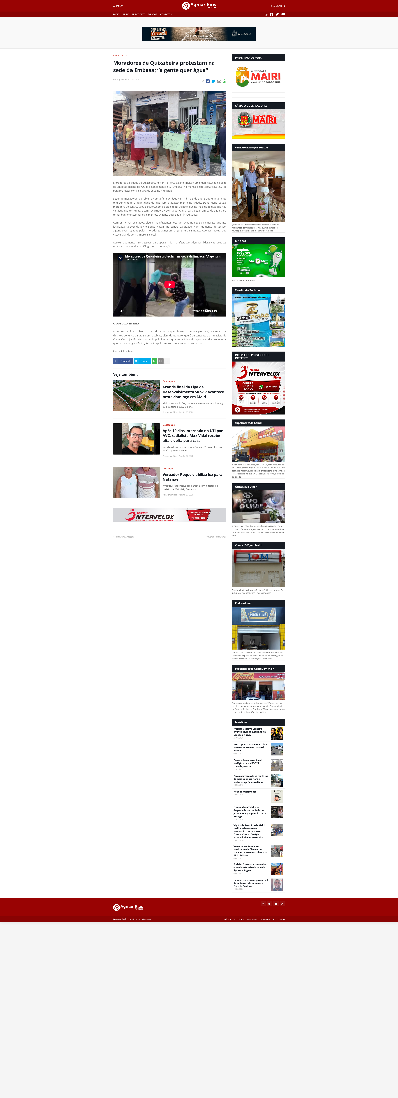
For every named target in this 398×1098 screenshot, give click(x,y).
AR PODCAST (138, 14)
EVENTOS (152, 14)
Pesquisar (276, 5)
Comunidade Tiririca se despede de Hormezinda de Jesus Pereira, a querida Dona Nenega (250, 812)
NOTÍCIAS (239, 919)
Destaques (169, 381)
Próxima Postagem (215, 536)
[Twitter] (213, 81)
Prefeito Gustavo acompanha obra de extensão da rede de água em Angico (250, 867)
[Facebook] (208, 81)
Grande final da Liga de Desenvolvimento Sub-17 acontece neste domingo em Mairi (193, 391)
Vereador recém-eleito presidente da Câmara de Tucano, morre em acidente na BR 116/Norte (250, 851)
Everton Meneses (142, 919)
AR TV (125, 14)
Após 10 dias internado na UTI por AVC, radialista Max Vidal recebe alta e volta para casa (193, 435)
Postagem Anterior (124, 536)
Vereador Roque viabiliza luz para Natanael (192, 477)
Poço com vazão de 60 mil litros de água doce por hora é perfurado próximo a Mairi (251, 779)
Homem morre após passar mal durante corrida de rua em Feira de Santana (251, 883)
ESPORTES (252, 919)
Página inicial (120, 55)
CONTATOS (165, 14)
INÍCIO (116, 14)
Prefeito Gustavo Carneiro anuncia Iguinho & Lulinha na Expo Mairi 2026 (250, 731)
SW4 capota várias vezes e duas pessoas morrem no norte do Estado (251, 747)
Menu (119, 5)
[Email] (219, 81)
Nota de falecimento (245, 791)
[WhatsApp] (224, 81)
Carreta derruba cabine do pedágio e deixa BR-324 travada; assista (248, 763)
